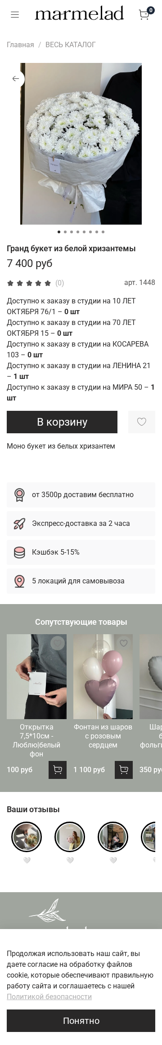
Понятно (81, 1020)
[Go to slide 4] (77, 232)
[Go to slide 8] (103, 232)
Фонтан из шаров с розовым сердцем (103, 736)
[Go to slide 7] (96, 232)
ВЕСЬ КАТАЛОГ (70, 44)
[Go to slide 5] (84, 232)
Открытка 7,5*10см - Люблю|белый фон (36, 740)
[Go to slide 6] (90, 232)
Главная (20, 44)
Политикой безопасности (49, 996)
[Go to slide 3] (71, 232)
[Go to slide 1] (59, 232)
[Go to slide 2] (65, 232)
